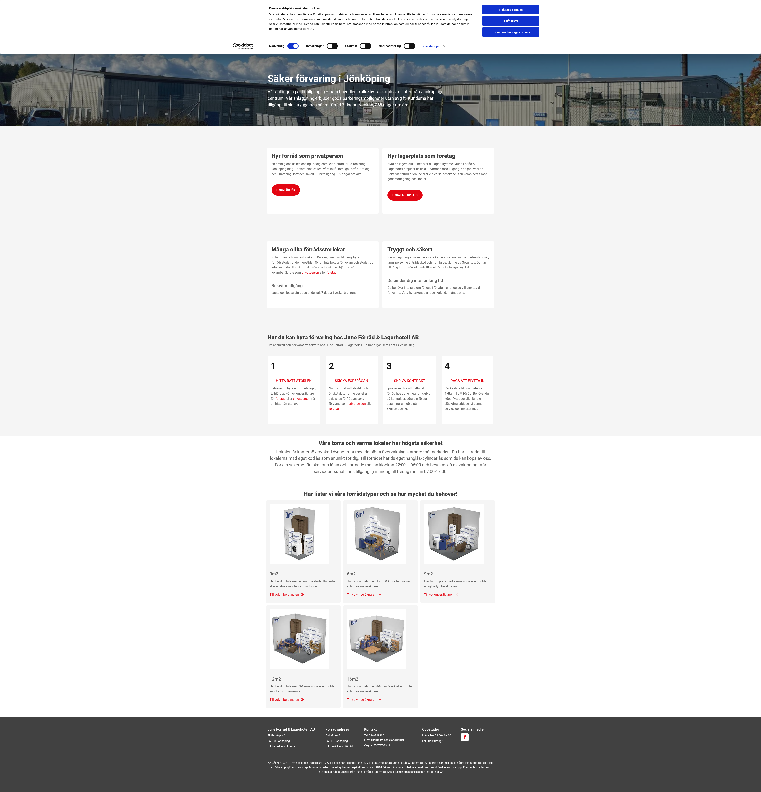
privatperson (310, 272)
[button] (286, 190)
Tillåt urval (511, 21)
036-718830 (376, 735)
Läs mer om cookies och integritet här (418, 771)
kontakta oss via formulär (388, 740)
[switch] (332, 46)
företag (331, 272)
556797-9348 (381, 745)
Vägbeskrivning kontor (281, 746)
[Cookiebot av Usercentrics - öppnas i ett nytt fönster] (243, 46)
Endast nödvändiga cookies (511, 32)
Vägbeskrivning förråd (339, 746)
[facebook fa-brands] (465, 737)
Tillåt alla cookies (511, 9)
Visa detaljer (431, 46)
